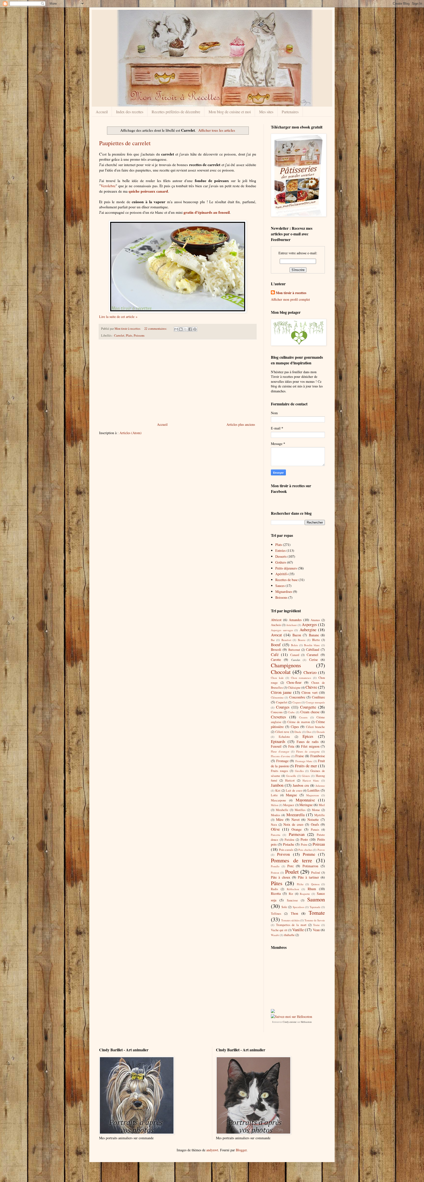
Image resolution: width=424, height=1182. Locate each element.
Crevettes (278, 717)
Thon (294, 913)
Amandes (295, 619)
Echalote (284, 737)
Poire (304, 844)
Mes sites (266, 111)
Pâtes (276, 883)
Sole (284, 907)
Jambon (277, 785)
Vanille (298, 929)
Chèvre (311, 687)
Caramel (312, 654)
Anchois (276, 625)
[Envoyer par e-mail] (176, 329)
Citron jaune (281, 692)
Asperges (309, 624)
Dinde (297, 732)
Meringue (306, 804)
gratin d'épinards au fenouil (207, 212)
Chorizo (310, 672)
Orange (297, 829)
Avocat (276, 635)
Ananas (315, 620)
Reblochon (293, 889)
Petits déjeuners (286, 568)
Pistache (288, 844)
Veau (316, 929)
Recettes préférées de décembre (176, 111)
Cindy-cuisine (289, 1022)
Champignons (286, 665)
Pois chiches (305, 850)
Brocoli (276, 649)
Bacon (296, 635)
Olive (275, 829)
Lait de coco (294, 790)
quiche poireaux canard (148, 191)
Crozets (303, 717)
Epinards (278, 741)
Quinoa (315, 884)
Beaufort (286, 640)
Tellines (276, 913)
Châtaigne (294, 687)
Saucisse (292, 900)
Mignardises (283, 591)
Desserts (281, 556)
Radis (274, 889)
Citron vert (309, 692)
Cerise (313, 659)
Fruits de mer (306, 766)
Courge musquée (315, 702)
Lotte (274, 795)
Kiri (277, 790)
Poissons (139, 335)
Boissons (281, 597)
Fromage (282, 760)
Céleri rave (282, 732)
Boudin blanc (312, 645)
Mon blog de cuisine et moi (230, 111)
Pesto (304, 839)
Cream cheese (309, 712)
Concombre (297, 697)
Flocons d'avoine (280, 756)
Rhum (312, 888)
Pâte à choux (280, 877)
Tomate (317, 912)
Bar (273, 640)
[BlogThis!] (180, 329)
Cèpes (295, 726)
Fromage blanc (304, 761)
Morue (316, 810)
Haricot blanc (311, 780)
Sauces (280, 585)
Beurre (301, 640)
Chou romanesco (301, 678)
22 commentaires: (156, 329)
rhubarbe (289, 935)
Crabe (291, 712)
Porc (290, 866)
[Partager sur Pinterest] (194, 329)
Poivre (321, 850)
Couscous (277, 712)
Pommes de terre (291, 860)
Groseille (291, 776)
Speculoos (298, 907)
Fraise (299, 756)
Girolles (299, 771)
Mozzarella (295, 814)
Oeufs (315, 824)
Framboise (317, 756)
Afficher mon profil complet (290, 299)
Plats (129, 335)
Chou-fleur (294, 682)
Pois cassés (286, 850)
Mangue (291, 795)
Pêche (300, 884)
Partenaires (290, 111)
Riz (291, 894)
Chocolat (281, 671)
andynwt (212, 1150)
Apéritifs (281, 573)
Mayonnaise (305, 800)
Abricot (276, 619)
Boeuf (276, 644)
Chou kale (277, 678)
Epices (308, 736)
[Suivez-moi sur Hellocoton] (291, 1016)
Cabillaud (312, 649)
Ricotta (276, 893)
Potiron (275, 872)
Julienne (320, 785)
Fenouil (276, 746)
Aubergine (308, 629)
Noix (274, 825)
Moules (275, 815)
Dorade (321, 732)
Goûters (280, 562)
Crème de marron (298, 722)
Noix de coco (293, 824)
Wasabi (275, 935)
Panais (315, 829)
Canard (294, 655)
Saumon (316, 899)
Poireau (319, 844)
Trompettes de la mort (291, 925)
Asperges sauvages (282, 630)
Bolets (294, 645)
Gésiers (306, 776)
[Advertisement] (177, 380)
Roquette (305, 894)
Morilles (300, 810)
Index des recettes (129, 111)
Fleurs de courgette (308, 751)
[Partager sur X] (185, 329)
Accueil (102, 111)
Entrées (280, 550)
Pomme (309, 854)
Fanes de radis (308, 741)
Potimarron (310, 866)
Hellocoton (306, 1022)
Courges (283, 707)
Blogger (241, 1150)
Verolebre (108, 185)
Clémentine (277, 697)
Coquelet (281, 702)
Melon (274, 805)
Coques (296, 702)
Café (274, 654)
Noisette (313, 819)
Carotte (276, 659)
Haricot (290, 780)
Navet (296, 819)
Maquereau (312, 795)
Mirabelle (282, 810)
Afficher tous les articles (216, 130)
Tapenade (315, 907)
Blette (316, 640)
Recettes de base (286, 579)
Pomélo (275, 866)
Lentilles (313, 790)
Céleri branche (315, 727)
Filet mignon (310, 746)
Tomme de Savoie (315, 920)
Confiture (318, 697)
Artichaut (291, 625)
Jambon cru (301, 785)
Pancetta (275, 835)
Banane (314, 635)
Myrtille (319, 815)
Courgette (308, 707)
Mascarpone (278, 800)
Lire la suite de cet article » (118, 316)
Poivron (283, 854)
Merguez (288, 805)
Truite (316, 925)
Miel (322, 805)
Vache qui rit (279, 930)
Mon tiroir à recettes (291, 292)
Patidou (289, 840)
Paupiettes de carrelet (125, 143)
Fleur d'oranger (280, 751)
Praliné (315, 872)
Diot (308, 732)
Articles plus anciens (240, 424)
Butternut (294, 650)
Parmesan (297, 834)
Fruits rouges (279, 771)
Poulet (292, 871)
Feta (291, 746)
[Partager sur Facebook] (190, 329)
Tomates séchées (290, 920)
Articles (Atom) (130, 432)
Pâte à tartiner (308, 877)
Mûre (279, 819)
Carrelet (119, 335)
